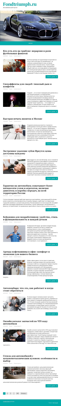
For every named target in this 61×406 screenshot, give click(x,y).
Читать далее (51, 76)
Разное (10, 56)
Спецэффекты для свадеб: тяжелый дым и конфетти (27, 85)
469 (18, 393)
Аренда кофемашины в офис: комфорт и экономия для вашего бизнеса (26, 253)
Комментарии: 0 (17, 56)
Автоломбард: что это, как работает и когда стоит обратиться (28, 289)
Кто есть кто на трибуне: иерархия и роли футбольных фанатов (27, 52)
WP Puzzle (55, 402)
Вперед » (23, 393)
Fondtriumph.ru (6, 401)
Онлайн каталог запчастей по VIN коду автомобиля (25, 322)
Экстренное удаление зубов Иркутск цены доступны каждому (27, 152)
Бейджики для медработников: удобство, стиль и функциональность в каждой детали (30, 218)
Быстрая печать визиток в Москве (22, 118)
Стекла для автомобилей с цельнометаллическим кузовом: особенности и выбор (30, 358)
